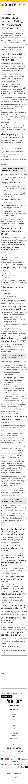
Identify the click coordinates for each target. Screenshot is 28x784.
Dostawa (14, 725)
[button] (2, 5)
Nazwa (3, 673)
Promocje (14, 735)
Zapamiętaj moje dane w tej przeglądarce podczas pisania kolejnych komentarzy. (12, 692)
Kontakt (14, 716)
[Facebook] (11, 709)
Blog (14, 719)
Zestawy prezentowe (14, 744)
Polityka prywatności (16, 773)
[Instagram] (14, 709)
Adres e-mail (5, 679)
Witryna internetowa (6, 684)
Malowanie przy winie (14, 728)
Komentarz (4, 654)
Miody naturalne (14, 738)
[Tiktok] (17, 709)
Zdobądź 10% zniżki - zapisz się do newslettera (14, 1)
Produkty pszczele (14, 741)
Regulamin (9, 773)
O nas (14, 722)
